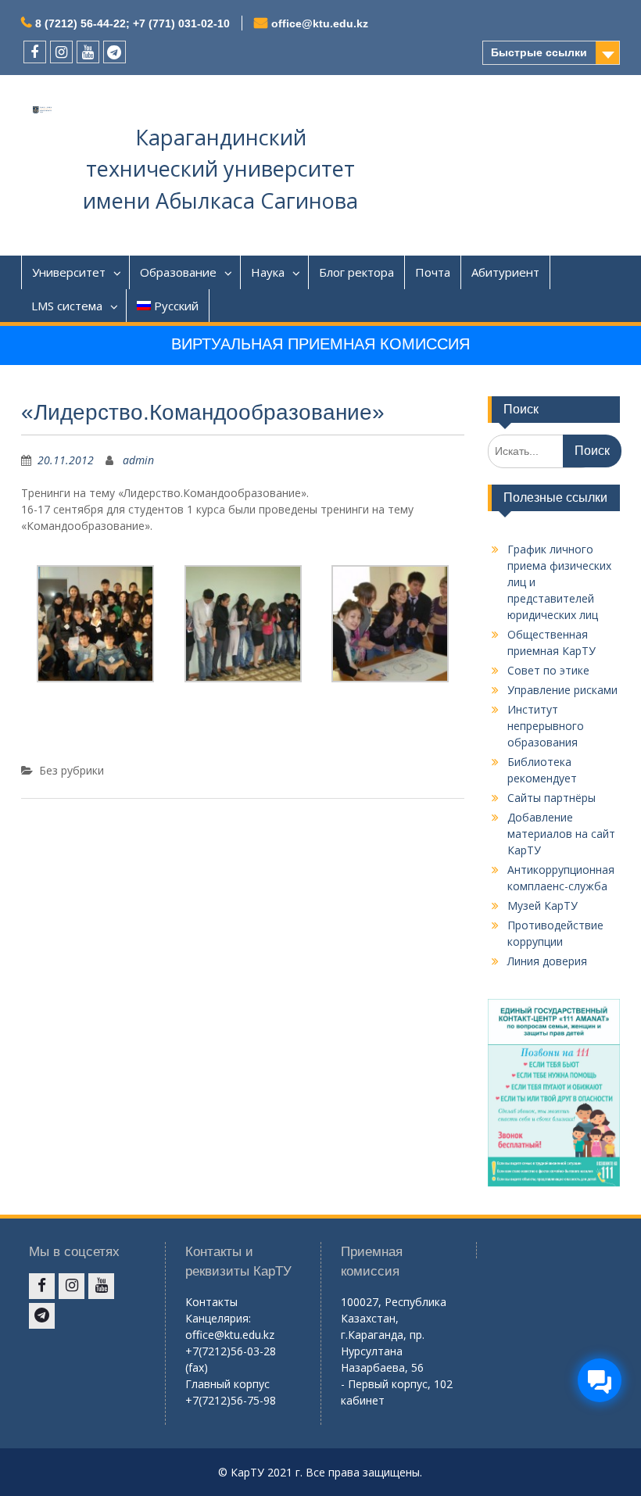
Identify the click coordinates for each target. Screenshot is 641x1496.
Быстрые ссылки (539, 52)
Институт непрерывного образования (545, 726)
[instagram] (61, 52)
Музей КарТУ (542, 905)
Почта (432, 272)
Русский (176, 305)
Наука (268, 272)
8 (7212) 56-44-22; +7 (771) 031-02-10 (132, 23)
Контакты (211, 1301)
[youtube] (88, 52)
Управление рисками (562, 689)
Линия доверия (547, 961)
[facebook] (34, 52)
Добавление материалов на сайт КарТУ (561, 833)
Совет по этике (548, 670)
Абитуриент (505, 272)
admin (138, 460)
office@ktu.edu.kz (319, 23)
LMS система (66, 305)
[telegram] (114, 52)
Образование (178, 272)
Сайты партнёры (551, 797)
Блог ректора (356, 272)
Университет (69, 272)
